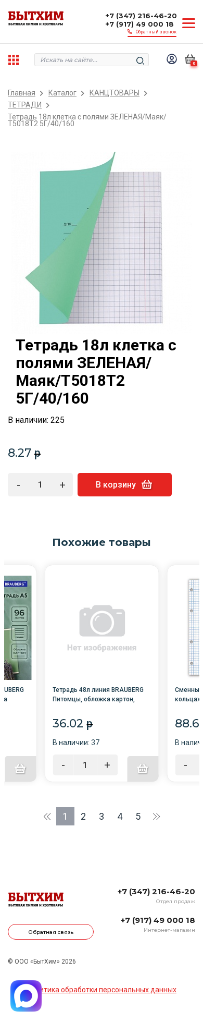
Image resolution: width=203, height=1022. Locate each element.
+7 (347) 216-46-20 (141, 15)
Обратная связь (51, 932)
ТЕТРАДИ (25, 105)
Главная (21, 93)
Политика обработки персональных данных (101, 990)
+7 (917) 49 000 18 (139, 24)
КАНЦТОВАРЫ (114, 93)
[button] (47, 816)
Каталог (62, 93)
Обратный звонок (156, 31)
